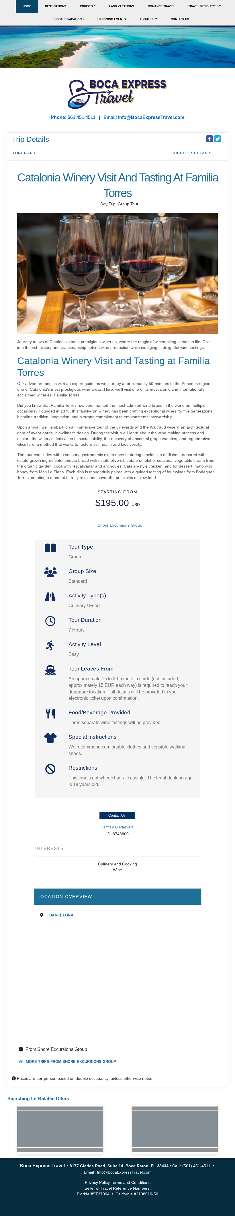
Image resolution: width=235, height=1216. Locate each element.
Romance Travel (161, 6)
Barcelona (61, 915)
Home (27, 6)
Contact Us (180, 19)
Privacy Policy (97, 1182)
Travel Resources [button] (203, 6)
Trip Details (30, 139)
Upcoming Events (111, 19)
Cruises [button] (86, 6)
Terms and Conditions (130, 1182)
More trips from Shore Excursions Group (70, 1061)
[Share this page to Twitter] (217, 138)
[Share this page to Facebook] (209, 138)
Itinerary (24, 153)
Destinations (55, 6)
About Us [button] (147, 19)
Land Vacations (121, 6)
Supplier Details (191, 153)
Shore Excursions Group (120, 525)
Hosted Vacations (69, 19)
